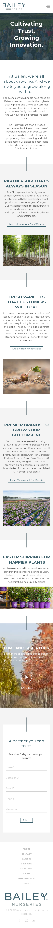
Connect (26, 883)
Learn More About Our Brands (26, 480)
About (26, 849)
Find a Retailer (26, 878)
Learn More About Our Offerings (26, 224)
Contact (26, 854)
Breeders (26, 864)
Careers (26, 859)
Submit (26, 820)
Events (26, 873)
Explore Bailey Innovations (26, 348)
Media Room (26, 869)
